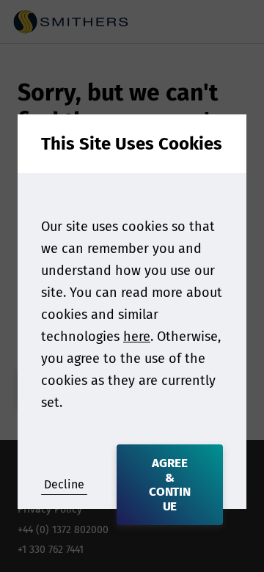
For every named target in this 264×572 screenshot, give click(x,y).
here (136, 337)
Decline (64, 484)
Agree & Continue (170, 484)
